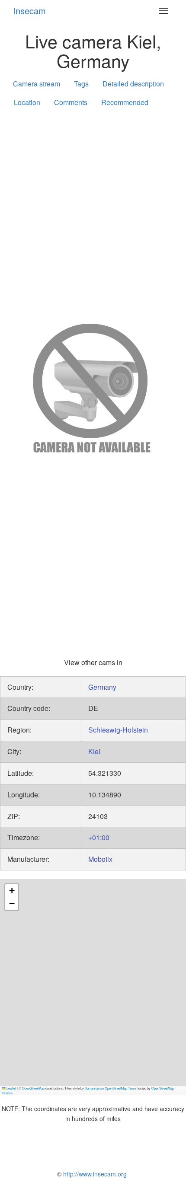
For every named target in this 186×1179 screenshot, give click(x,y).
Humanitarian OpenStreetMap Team (110, 1088)
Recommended (124, 102)
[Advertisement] (93, 213)
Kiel (94, 751)
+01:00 (98, 837)
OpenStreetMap (33, 1088)
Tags (81, 84)
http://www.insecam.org (94, 1173)
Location (27, 102)
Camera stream (36, 84)
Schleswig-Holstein (118, 730)
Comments (70, 102)
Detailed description (133, 84)
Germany (102, 687)
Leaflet (11, 1088)
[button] (11, 890)
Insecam (29, 10)
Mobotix (100, 859)
